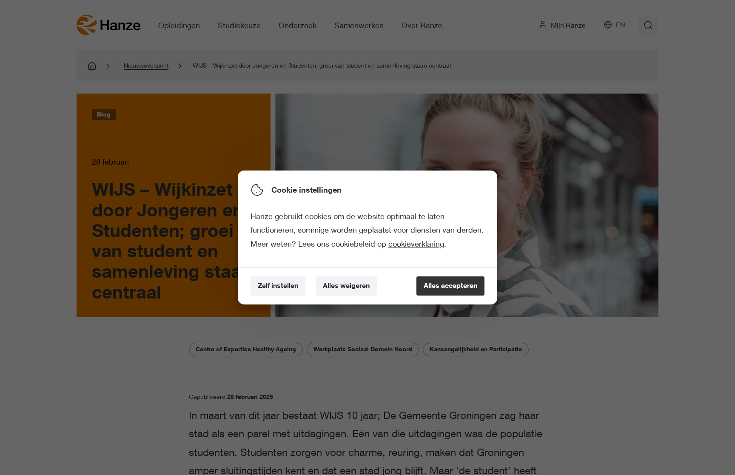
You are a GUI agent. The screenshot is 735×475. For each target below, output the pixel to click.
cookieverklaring (416, 243)
